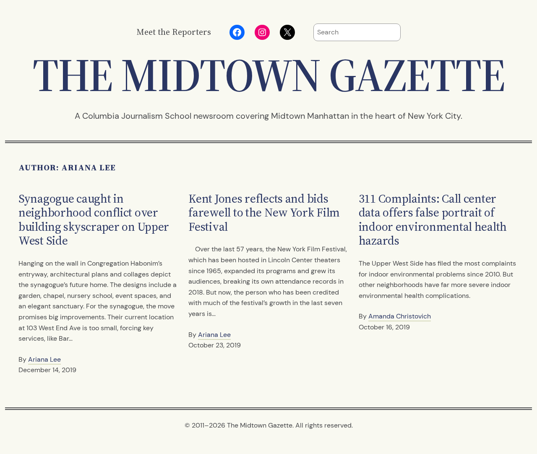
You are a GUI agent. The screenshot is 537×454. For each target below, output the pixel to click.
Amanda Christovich (399, 316)
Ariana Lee (44, 359)
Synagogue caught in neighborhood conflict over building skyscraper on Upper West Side (93, 220)
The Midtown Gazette (268, 75)
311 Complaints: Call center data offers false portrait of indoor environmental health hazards (433, 220)
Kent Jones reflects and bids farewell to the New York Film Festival (264, 213)
